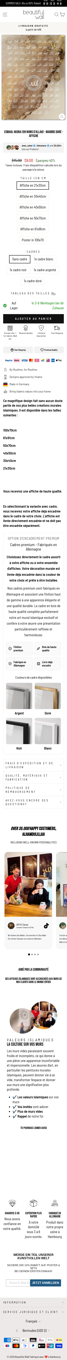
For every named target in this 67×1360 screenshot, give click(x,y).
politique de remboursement (21, 789)
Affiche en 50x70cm (33, 218)
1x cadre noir (18, 270)
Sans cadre (19, 259)
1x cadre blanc (43, 259)
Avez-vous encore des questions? (27, 802)
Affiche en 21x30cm (33, 185)
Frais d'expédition (33, 165)
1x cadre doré (33, 281)
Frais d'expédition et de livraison (30, 765)
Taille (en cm (33, 178)
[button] (29, 954)
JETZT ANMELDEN (45, 1282)
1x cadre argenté (45, 270)
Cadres (33, 251)
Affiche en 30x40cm (33, 196)
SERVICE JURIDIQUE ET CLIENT (30, 1312)
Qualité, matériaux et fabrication (27, 777)
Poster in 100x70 (33, 240)
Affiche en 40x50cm (33, 207)
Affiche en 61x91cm (32, 229)
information (15, 1302)
